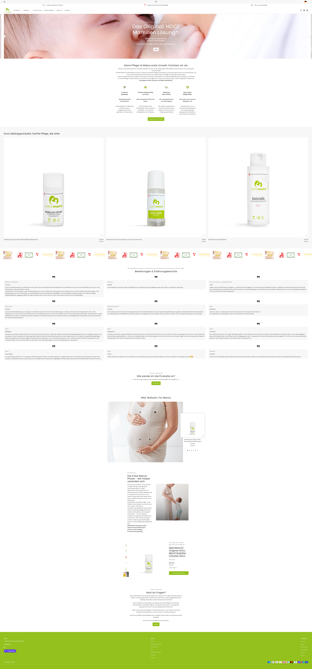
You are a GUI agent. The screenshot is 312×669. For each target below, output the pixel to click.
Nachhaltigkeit (304, 649)
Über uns (303, 652)
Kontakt (303, 655)
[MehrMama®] (7, 10)
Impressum (153, 654)
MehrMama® (172, 559)
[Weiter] (308, 36)
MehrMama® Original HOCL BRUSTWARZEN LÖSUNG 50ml (177, 552)
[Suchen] (301, 10)
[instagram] (4, 1)
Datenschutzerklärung (156, 644)
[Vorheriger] (4, 36)
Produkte (303, 641)
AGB (152, 649)
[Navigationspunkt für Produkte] (188, 450)
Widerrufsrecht (154, 646)
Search (152, 641)
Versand (153, 657)
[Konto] (304, 10)
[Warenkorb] (307, 10)
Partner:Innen (304, 647)
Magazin (303, 644)
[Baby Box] (40, 255)
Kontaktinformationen (156, 652)
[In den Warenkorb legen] (101, 235)
